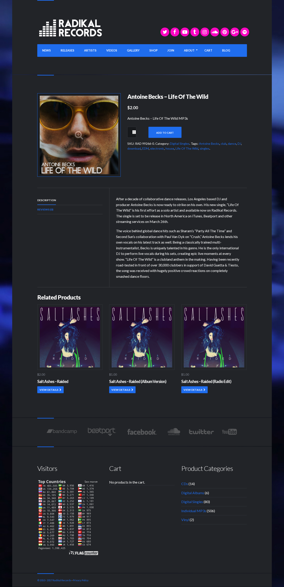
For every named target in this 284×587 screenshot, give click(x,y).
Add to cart (165, 132)
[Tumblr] (194, 32)
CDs (184, 484)
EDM (145, 148)
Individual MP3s (193, 511)
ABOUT (189, 50)
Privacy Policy (81, 580)
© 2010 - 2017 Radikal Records (54, 580)
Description (46, 200)
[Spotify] (244, 32)
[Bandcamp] (62, 431)
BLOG (226, 50)
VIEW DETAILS (48, 389)
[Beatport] (102, 431)
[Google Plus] (234, 32)
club (224, 143)
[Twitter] (164, 32)
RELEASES (67, 50)
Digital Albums (192, 493)
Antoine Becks (209, 143)
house (170, 148)
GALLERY (133, 50)
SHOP (153, 50)
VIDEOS (111, 50)
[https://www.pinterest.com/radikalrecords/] (224, 32)
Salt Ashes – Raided (52, 381)
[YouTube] (184, 32)
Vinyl (185, 520)
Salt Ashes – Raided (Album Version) (137, 381)
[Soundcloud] (214, 32)
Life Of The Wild (187, 148)
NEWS (46, 50)
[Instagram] (204, 32)
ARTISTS (90, 50)
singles (204, 148)
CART (208, 50)
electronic (157, 148)
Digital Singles (179, 143)
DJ (239, 143)
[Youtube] (229, 431)
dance (232, 143)
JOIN (170, 50)
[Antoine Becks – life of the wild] (79, 134)
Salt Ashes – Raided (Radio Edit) (206, 381)
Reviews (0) (45, 209)
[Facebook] (174, 32)
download (134, 148)
